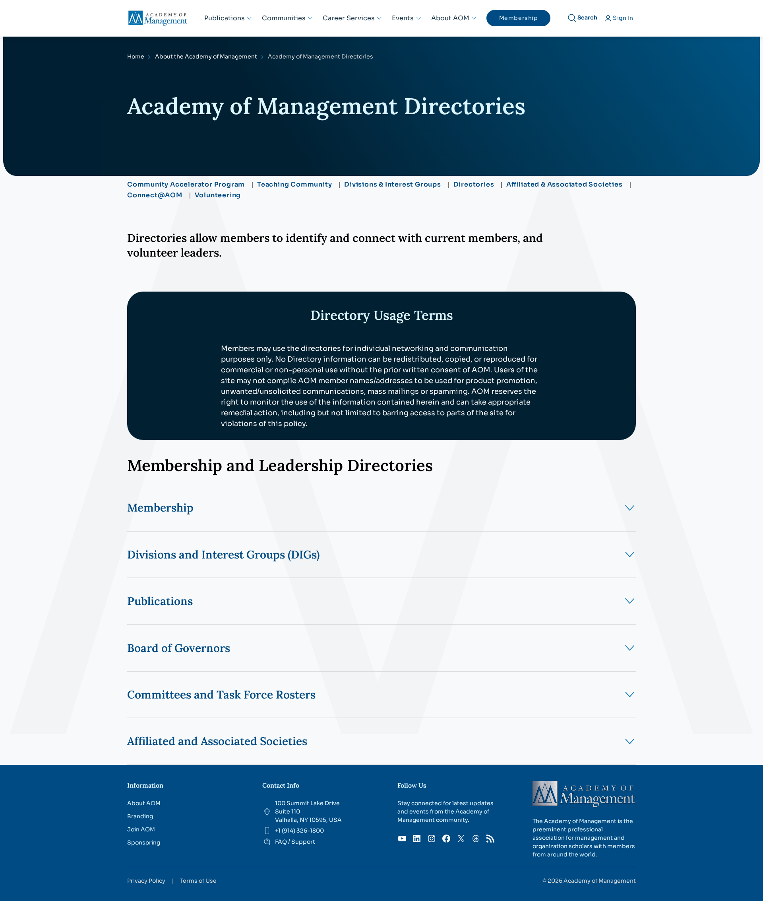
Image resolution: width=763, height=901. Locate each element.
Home (135, 56)
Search (587, 17)
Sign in (623, 17)
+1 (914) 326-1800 (299, 830)
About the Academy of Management (206, 56)
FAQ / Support (295, 841)
